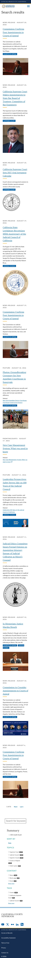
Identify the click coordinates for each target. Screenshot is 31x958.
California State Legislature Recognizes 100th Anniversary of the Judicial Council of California (14, 234)
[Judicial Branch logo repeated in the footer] (15, 930)
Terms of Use (5, 943)
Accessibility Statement (8, 938)
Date (9, 843)
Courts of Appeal (9, 54)
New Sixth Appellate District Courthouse (15, 400)
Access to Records (6, 933)
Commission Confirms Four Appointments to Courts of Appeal (13, 32)
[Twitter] (7, 924)
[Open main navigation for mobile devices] (28, 6)
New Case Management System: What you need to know (15, 448)
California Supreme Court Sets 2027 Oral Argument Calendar (15, 172)
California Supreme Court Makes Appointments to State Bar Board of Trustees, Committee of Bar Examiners (15, 98)
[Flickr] (12, 924)
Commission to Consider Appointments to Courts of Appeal (15, 690)
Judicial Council (9, 266)
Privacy (3, 948)
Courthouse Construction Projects (12, 402)
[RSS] (22, 924)
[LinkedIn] (17, 924)
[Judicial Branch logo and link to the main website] (15, 1)
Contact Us (4, 952)
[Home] (13, 6)
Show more (11, 883)
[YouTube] (2, 924)
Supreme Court (9, 121)
